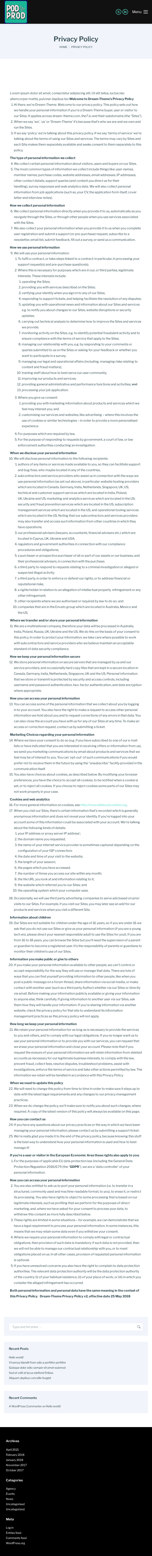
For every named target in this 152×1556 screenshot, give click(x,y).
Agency (11, 1488)
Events (10, 1493)
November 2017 (16, 1465)
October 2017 (15, 1470)
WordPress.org (15, 1543)
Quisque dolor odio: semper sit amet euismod (37, 1367)
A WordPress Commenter (25, 1406)
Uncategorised (15, 1504)
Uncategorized (15, 1509)
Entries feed (13, 1532)
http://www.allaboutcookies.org (104, 805)
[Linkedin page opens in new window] (125, 12)
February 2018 (15, 1454)
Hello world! (16, 1357)
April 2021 (12, 1449)
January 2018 (14, 1460)
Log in (9, 1527)
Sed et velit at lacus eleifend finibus (31, 1372)
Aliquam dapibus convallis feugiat (30, 1378)
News (9, 1499)
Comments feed (16, 1538)
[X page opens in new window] (118, 12)
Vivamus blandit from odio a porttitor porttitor (37, 1362)
